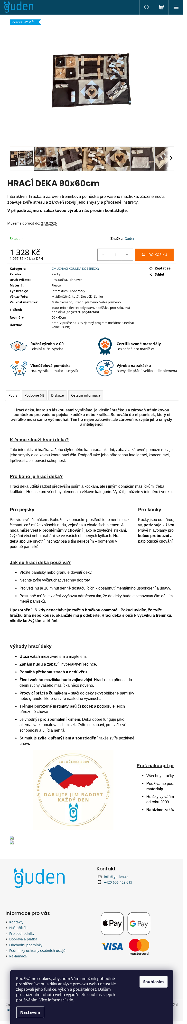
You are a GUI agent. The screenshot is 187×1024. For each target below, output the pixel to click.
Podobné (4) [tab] (34, 395)
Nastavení (30, 1012)
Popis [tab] (13, 395)
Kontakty (16, 922)
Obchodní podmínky (25, 945)
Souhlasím (153, 981)
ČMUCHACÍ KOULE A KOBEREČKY (75, 268)
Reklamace (18, 956)
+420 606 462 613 (118, 882)
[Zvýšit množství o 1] (127, 254)
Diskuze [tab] (57, 395)
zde (69, 1000)
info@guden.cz (116, 876)
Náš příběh (18, 927)
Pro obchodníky (21, 933)
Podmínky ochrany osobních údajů (37, 950)
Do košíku (158, 254)
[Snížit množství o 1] (103, 254)
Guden (129, 238)
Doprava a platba (23, 939)
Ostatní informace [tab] (86, 395)
